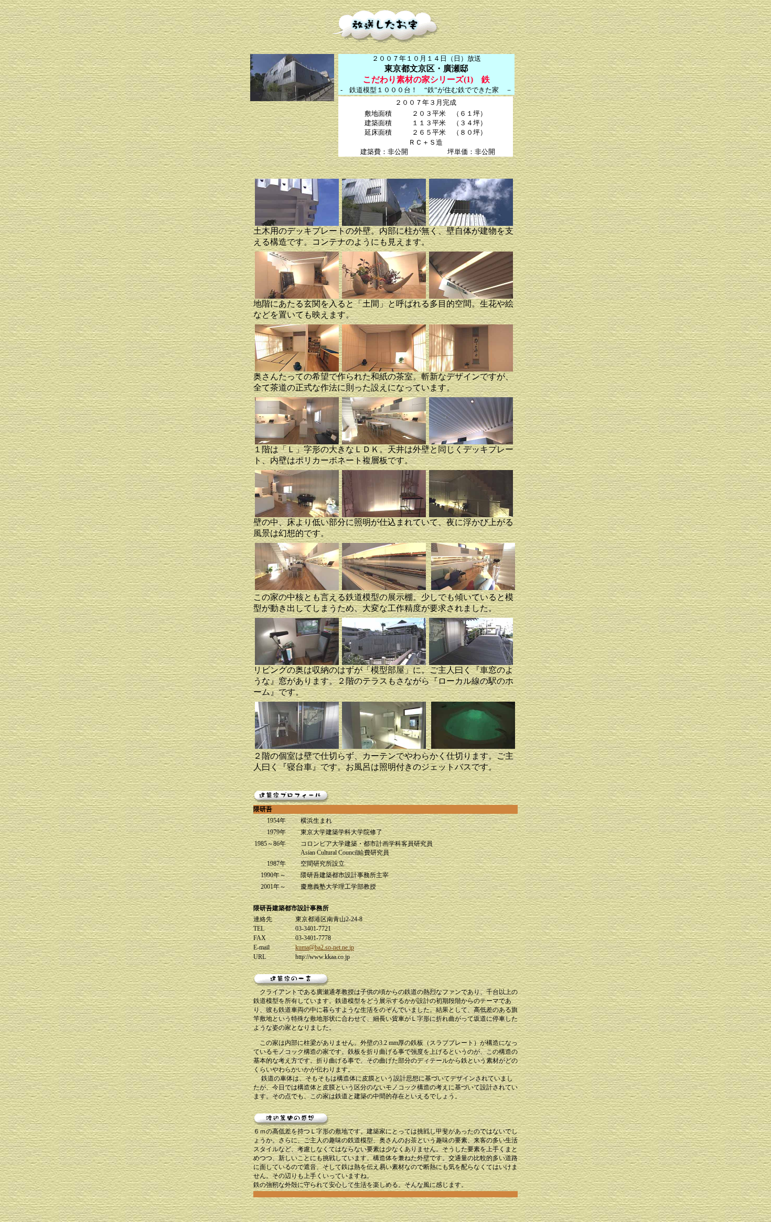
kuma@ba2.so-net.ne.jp (324, 947)
